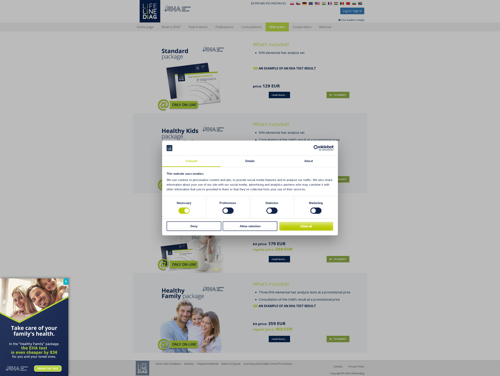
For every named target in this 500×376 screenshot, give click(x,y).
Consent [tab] (191, 161)
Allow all (306, 226)
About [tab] (308, 161)
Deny (193, 226)
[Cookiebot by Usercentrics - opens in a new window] (316, 148)
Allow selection (250, 226)
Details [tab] (250, 161)
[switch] (228, 211)
